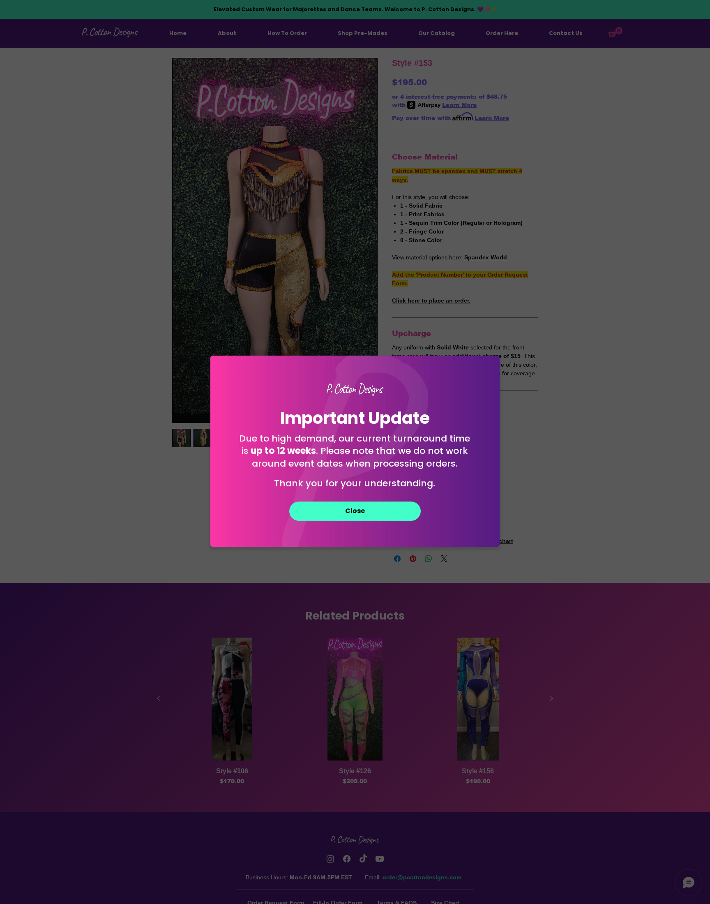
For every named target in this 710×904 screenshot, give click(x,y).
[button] (355, 511)
